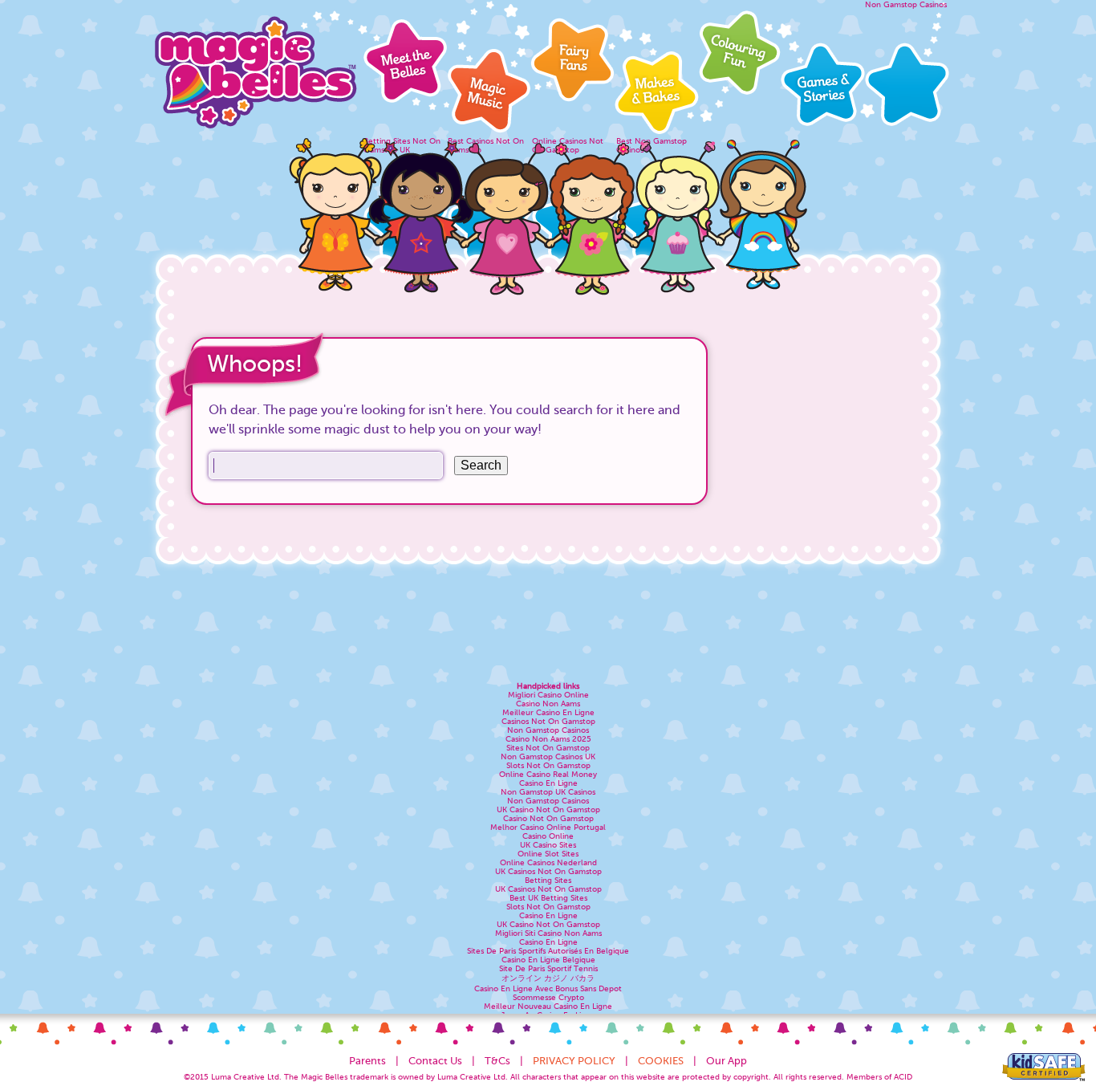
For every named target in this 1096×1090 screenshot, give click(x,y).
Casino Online (548, 836)
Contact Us (435, 1061)
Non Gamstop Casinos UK (548, 756)
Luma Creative (238, 1076)
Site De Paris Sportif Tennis (548, 968)
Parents (367, 1061)
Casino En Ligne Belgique (548, 959)
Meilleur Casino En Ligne (548, 712)
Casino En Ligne (548, 783)
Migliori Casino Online (548, 694)
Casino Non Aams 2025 (548, 738)
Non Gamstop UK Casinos (548, 791)
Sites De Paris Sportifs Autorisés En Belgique (548, 950)
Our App (726, 1061)
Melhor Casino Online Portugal (548, 827)
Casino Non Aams (548, 703)
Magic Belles (255, 68)
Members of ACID (879, 1076)
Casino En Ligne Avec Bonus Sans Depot (548, 988)
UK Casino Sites (548, 844)
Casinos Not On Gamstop (548, 721)
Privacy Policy (574, 1061)
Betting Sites (548, 880)
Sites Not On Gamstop (548, 747)
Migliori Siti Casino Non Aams (548, 933)
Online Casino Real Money (548, 774)
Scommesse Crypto (548, 997)
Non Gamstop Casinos (906, 4)
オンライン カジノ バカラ (548, 978)
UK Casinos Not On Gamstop (548, 871)
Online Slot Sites (548, 853)
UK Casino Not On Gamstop (548, 809)
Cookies (661, 1061)
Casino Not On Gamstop (548, 818)
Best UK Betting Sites (548, 897)
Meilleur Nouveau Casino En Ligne (548, 1006)
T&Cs (497, 1061)
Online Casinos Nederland (548, 862)
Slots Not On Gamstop (548, 765)
